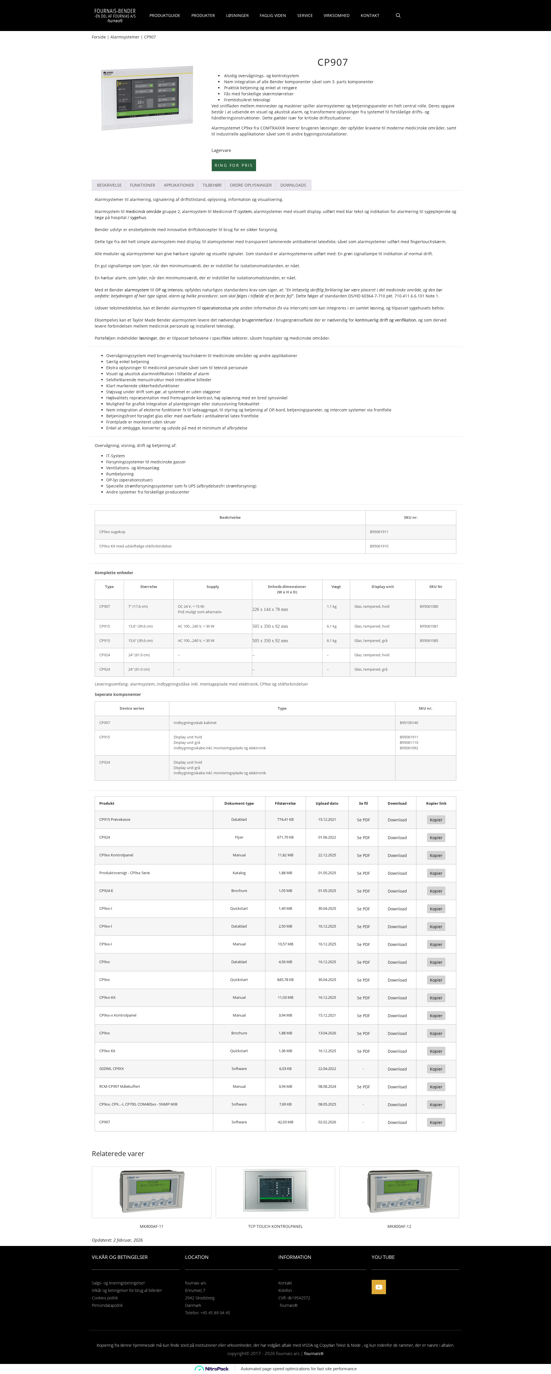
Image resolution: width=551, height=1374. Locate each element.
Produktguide (165, 15)
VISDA (307, 1345)
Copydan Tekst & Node (340, 1345)
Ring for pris (234, 165)
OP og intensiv (169, 290)
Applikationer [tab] (179, 185)
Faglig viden (273, 15)
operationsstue (216, 308)
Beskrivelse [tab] (109, 185)
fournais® (314, 1353)
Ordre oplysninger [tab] (251, 185)
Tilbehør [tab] (212, 185)
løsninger (148, 338)
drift (428, 253)
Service (305, 15)
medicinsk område (143, 211)
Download (397, 820)
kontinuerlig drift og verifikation (385, 320)
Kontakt (370, 15)
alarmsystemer (330, 106)
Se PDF (363, 820)
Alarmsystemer (124, 37)
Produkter (203, 15)
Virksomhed (337, 15)
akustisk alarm (288, 112)
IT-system (242, 211)
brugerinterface (257, 320)
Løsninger (237, 15)
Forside (99, 37)
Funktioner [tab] (142, 185)
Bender (277, 81)
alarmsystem (163, 241)
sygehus (138, 217)
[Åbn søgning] (398, 15)
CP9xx (247, 128)
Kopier (436, 820)
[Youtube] (379, 1287)
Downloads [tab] (293, 185)
